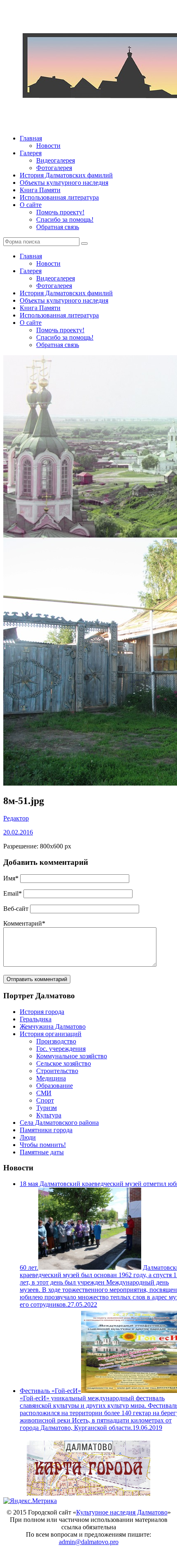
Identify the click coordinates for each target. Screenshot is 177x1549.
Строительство (57, 1070)
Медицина (51, 1078)
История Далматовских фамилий (66, 175)
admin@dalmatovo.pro (89, 1541)
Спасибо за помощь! (64, 219)
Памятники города (46, 1129)
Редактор (16, 818)
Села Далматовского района (59, 1122)
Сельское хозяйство (63, 1063)
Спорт (45, 1100)
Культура (48, 1115)
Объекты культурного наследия (64, 182)
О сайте (31, 204)
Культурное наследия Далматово (122, 1512)
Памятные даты (42, 1152)
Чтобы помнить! (43, 1144)
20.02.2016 (18, 832)
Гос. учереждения (61, 1048)
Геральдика (35, 1019)
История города (42, 1011)
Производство (56, 1041)
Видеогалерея (55, 160)
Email (12, 893)
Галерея (31, 152)
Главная (31, 138)
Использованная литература (59, 197)
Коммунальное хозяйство (71, 1056)
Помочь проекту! (60, 212)
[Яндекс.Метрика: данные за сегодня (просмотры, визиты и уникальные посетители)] (30, 1501)
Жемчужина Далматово (53, 1026)
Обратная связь (57, 226)
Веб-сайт (15, 908)
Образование (54, 1085)
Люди (28, 1137)
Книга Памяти (40, 189)
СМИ (43, 1092)
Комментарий (24, 923)
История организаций (51, 1033)
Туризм (46, 1107)
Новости (48, 145)
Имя (11, 878)
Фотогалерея (54, 167)
